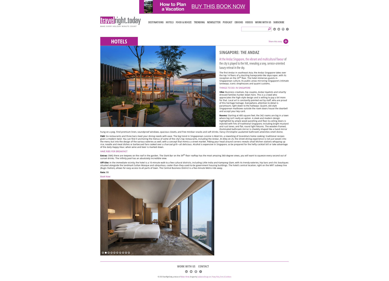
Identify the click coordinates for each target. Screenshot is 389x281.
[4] (111, 253)
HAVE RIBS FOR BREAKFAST (113, 151)
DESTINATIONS (156, 22)
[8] (123, 253)
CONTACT (203, 266)
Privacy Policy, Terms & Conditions (221, 276)
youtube (278, 29)
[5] (114, 253)
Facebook (287, 29)
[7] (120, 253)
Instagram (283, 29)
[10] (129, 253)
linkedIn (274, 29)
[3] (109, 253)
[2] (106, 253)
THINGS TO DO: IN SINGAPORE (234, 88)
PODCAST (227, 22)
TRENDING (199, 22)
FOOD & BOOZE (184, 22)
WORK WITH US (263, 22)
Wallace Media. (185, 276)
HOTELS (170, 22)
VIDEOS (249, 22)
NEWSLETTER (213, 22)
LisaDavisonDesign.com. (204, 276)
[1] (103, 253)
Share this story (275, 41)
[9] (126, 253)
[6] (117, 253)
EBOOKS (239, 22)
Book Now (105, 177)
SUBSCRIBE (278, 22)
